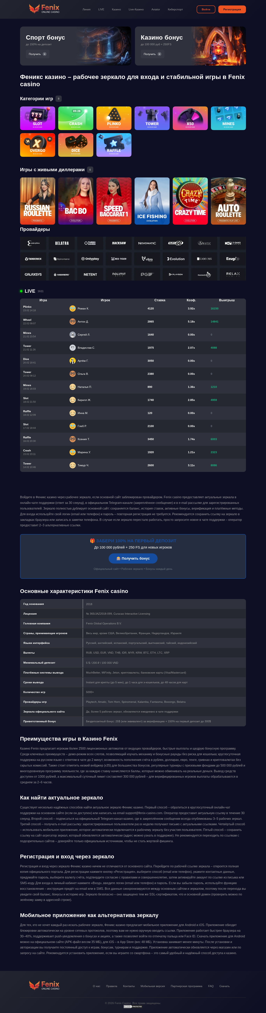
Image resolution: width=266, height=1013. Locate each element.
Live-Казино (136, 9)
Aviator (155, 9)
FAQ (211, 986)
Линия (87, 9)
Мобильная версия (153, 986)
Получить (35, 54)
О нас (96, 986)
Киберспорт (175, 9)
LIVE (101, 9)
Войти (206, 9)
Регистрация (232, 9)
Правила (111, 986)
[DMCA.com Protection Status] (133, 1007)
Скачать (224, 986)
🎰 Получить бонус (133, 558)
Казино (116, 9)
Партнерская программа (186, 986)
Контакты (129, 986)
